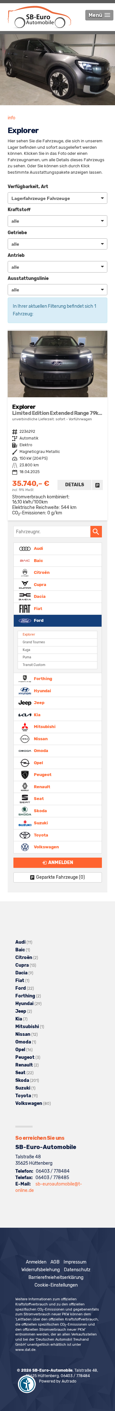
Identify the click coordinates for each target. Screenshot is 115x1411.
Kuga (26, 650)
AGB (54, 1262)
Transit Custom (34, 665)
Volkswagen (46, 846)
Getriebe (17, 232)
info (11, 118)
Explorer (29, 634)
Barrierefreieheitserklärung (55, 1277)
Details (74, 485)
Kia (37, 714)
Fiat (37, 608)
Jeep (38, 702)
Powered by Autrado (57, 1381)
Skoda (40, 810)
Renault (41, 786)
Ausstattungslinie (28, 278)
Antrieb (16, 255)
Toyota (40, 834)
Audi (38, 548)
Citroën (41, 572)
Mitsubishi (44, 726)
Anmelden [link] (60, 862)
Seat (38, 798)
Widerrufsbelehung (40, 1269)
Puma (27, 657)
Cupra (39, 584)
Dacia (39, 596)
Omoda (40, 750)
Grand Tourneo (34, 642)
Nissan (40, 738)
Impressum (75, 1262)
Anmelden (36, 1262)
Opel (38, 762)
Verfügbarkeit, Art (28, 186)
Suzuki (40, 822)
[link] (97, 485)
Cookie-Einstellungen (56, 1285)
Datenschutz (77, 1269)
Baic (38, 560)
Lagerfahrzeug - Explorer (57, 425)
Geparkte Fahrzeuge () (60, 877)
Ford (38, 620)
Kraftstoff (19, 209)
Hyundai (42, 690)
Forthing (42, 678)
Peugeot (42, 774)
